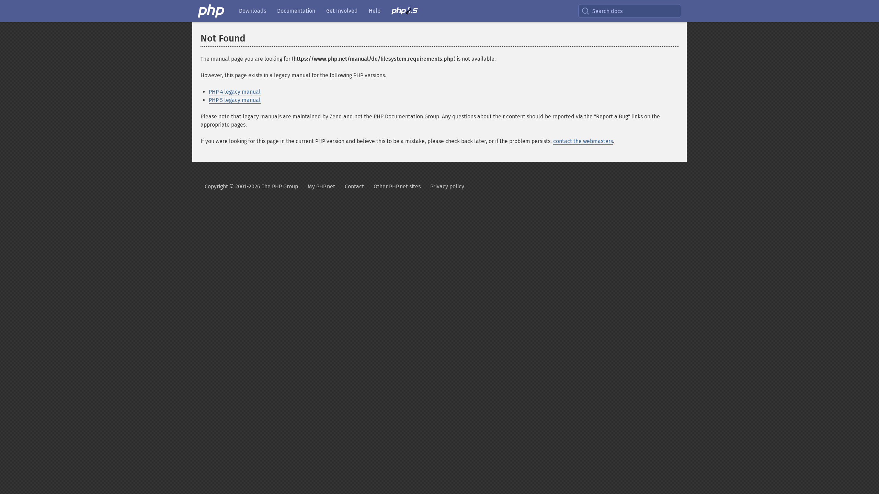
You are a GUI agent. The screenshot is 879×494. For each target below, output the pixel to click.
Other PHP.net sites (397, 186)
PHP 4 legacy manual (235, 92)
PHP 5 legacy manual (235, 100)
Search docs (607, 11)
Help (374, 11)
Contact (354, 186)
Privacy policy (447, 186)
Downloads (252, 11)
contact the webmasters (583, 141)
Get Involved (342, 11)
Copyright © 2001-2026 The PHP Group (251, 186)
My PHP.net (321, 186)
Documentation (296, 11)
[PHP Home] (211, 11)
